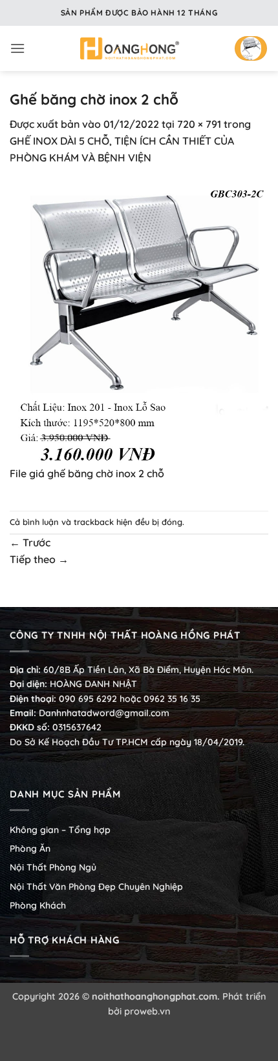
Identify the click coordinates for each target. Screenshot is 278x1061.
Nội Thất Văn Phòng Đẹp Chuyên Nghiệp (96, 886)
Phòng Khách (38, 905)
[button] (17, 48)
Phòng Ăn (30, 848)
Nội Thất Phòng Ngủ (53, 867)
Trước (30, 542)
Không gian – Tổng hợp (60, 830)
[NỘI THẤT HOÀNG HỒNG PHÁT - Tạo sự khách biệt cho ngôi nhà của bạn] (129, 48)
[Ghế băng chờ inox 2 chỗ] (139, 322)
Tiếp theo (39, 559)
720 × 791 (199, 124)
